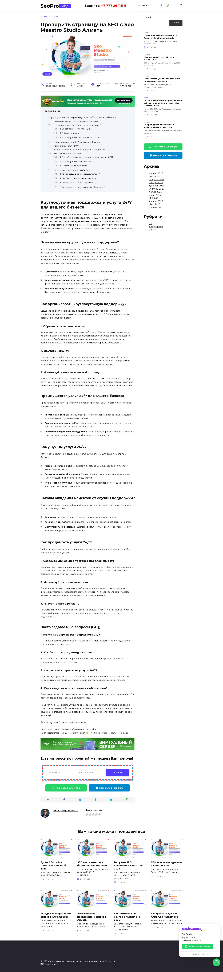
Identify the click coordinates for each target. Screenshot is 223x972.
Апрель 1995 (155, 207)
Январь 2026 (156, 182)
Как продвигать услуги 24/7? (68, 153)
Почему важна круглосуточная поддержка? (76, 121)
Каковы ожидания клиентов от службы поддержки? (80, 149)
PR (150, 223)
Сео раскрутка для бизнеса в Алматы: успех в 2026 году (159, 126)
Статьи (143, 6)
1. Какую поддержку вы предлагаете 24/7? (80, 174)
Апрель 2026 (156, 173)
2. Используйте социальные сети (76, 161)
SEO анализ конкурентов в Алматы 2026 (166, 864)
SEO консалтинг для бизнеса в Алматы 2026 (92, 864)
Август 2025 (155, 192)
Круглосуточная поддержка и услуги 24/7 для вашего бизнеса (82, 117)
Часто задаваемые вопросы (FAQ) (71, 170)
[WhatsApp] (216, 962)
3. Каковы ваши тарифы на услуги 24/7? (79, 183)
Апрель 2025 (156, 201)
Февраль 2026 (156, 179)
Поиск (147, 17)
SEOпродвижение (65, 810)
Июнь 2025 (155, 195)
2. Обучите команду (69, 133)
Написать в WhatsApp (67, 788)
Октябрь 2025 (156, 189)
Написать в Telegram (111, 788)
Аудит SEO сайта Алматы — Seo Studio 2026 (54, 865)
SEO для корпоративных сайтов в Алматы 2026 (56, 915)
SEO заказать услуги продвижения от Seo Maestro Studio (162, 80)
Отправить (117, 772)
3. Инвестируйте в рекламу (73, 166)
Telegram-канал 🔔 (78, 733)
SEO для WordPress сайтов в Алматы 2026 (159, 58)
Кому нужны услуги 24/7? (66, 146)
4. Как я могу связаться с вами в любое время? (83, 187)
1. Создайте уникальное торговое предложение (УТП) (86, 157)
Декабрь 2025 (156, 186)
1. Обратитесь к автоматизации (75, 129)
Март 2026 (154, 176)
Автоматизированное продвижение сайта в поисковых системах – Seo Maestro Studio (163, 103)
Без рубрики (156, 226)
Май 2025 (154, 198)
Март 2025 (154, 204)
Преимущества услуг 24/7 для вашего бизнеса (77, 142)
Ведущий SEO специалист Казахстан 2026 (128, 865)
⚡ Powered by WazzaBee (199, 954)
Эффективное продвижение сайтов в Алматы (91, 916)
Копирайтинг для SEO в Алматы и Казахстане (165, 915)
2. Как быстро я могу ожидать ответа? (78, 178)
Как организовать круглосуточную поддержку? (78, 125)
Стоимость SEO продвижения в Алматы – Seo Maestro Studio (160, 36)
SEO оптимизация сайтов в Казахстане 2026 (127, 916)
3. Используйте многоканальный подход (80, 137)
